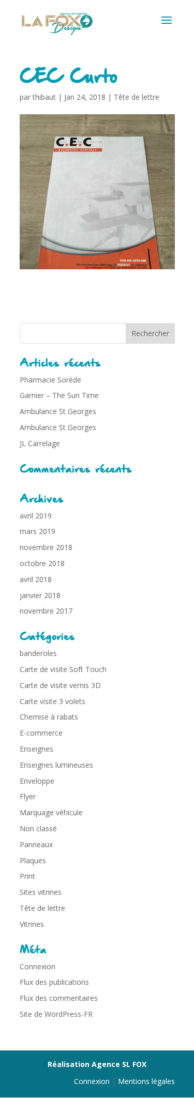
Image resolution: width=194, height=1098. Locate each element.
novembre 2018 (46, 547)
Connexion (37, 966)
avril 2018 (36, 579)
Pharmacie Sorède (50, 380)
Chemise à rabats (49, 717)
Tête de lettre (136, 97)
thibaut (44, 97)
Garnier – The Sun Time (59, 395)
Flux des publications (54, 982)
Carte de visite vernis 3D (60, 685)
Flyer (28, 796)
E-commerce (41, 733)
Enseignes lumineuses (56, 765)
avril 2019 (36, 516)
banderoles (38, 653)
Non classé (38, 828)
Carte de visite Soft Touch (63, 669)
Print (27, 876)
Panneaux (36, 844)
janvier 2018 (40, 595)
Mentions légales (146, 1081)
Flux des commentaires (59, 998)
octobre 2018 (42, 563)
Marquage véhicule (51, 812)
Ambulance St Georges (58, 411)
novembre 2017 (46, 611)
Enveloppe (37, 781)
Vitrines (32, 924)
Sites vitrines (41, 892)
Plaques (33, 860)
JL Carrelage (40, 443)
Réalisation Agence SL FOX (97, 1064)
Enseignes (36, 749)
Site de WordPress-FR (56, 1014)
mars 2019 (37, 531)
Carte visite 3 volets (52, 701)
